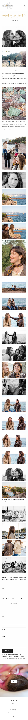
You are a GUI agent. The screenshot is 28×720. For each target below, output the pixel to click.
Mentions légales (13, 709)
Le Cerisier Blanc (13, 71)
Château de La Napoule (19, 75)
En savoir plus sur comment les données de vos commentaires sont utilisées (13, 657)
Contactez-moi (4, 579)
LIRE (14, 681)
